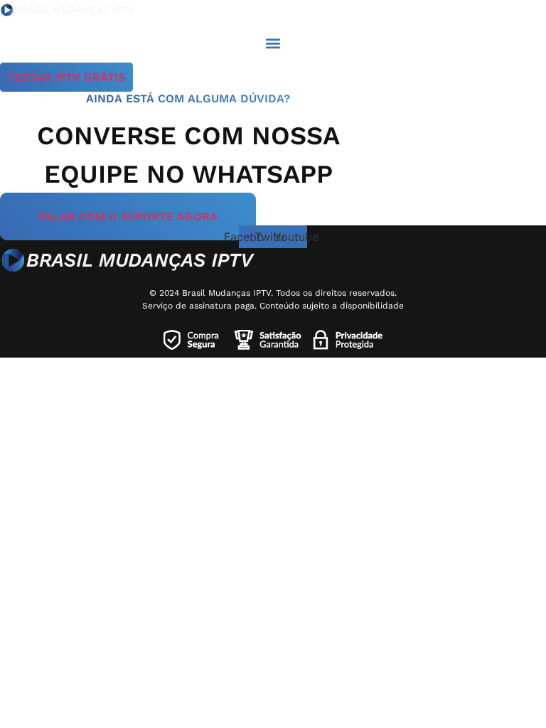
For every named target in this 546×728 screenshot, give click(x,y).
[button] (273, 43)
